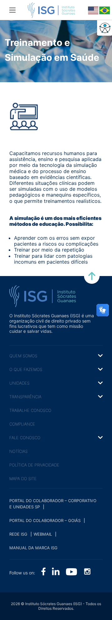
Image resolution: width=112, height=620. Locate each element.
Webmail (43, 534)
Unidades (19, 383)
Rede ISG (18, 534)
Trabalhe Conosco (30, 410)
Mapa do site (23, 478)
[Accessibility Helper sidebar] (104, 27)
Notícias (18, 451)
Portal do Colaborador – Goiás (45, 520)
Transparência (25, 396)
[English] (92, 10)
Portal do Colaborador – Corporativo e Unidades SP (52, 503)
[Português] (104, 10)
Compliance (22, 424)
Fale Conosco (24, 437)
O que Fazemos (25, 369)
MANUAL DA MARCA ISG (33, 547)
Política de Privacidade (34, 464)
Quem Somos (23, 355)
